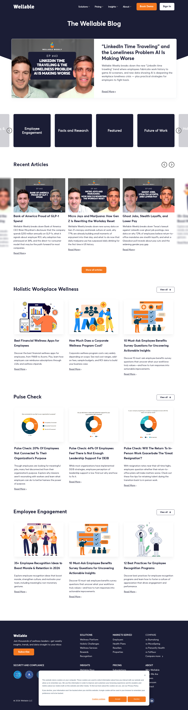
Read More (108, 91)
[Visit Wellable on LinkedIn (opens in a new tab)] (151, 700)
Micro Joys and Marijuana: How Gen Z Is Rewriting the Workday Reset (39, 219)
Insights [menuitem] (112, 6)
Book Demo (146, 6)
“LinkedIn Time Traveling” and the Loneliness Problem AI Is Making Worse (136, 52)
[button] (9, 130)
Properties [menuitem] (118, 652)
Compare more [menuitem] (153, 656)
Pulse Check (27, 397)
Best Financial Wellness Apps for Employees (36, 343)
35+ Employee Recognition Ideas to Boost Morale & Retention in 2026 (147, 219)
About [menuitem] (126, 6)
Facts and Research (73, 130)
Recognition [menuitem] (86, 656)
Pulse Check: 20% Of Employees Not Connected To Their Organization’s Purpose (36, 453)
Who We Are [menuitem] (151, 674)
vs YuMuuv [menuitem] (150, 652)
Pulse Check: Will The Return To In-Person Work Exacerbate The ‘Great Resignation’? (148, 453)
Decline (137, 699)
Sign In (167, 6)
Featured (115, 130)
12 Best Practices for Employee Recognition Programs (145, 566)
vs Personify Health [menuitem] (155, 647)
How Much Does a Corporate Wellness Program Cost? (89, 343)
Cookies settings (98, 699)
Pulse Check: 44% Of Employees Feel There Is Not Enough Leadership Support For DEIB (91, 453)
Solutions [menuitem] (83, 6)
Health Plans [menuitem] (119, 643)
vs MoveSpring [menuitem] (152, 643)
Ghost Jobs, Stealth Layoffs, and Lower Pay (91, 219)
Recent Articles (30, 164)
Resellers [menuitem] (117, 647)
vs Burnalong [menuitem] (152, 639)
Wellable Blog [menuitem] (87, 670)
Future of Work (155, 130)
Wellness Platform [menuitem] (89, 639)
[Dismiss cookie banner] (145, 675)
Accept (117, 699)
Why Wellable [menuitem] (152, 670)
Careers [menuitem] (149, 678)
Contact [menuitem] (149, 686)
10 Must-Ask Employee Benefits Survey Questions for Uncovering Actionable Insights (146, 345)
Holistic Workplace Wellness (45, 289)
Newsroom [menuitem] (150, 682)
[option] (32, 130)
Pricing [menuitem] (98, 6)
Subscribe (23, 652)
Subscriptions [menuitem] (119, 670)
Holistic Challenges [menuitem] (89, 643)
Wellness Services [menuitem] (88, 647)
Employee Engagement (32, 131)
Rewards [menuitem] (84, 652)
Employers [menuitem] (118, 639)
